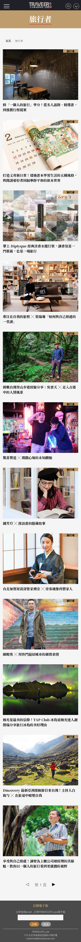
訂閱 (34, 924)
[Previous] (27, 884)
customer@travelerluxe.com (40, 938)
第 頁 (41, 884)
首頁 (8, 41)
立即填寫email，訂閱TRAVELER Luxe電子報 (40, 912)
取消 (46, 924)
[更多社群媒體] (76, 6)
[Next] (53, 884)
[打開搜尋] (68, 6)
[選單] (6, 6)
